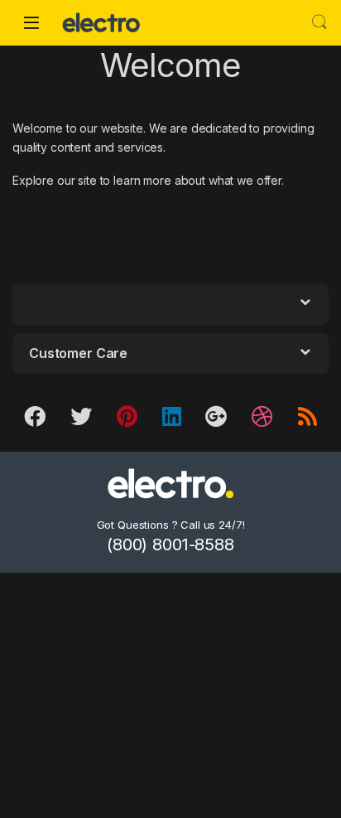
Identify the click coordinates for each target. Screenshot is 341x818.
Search (319, 22)
